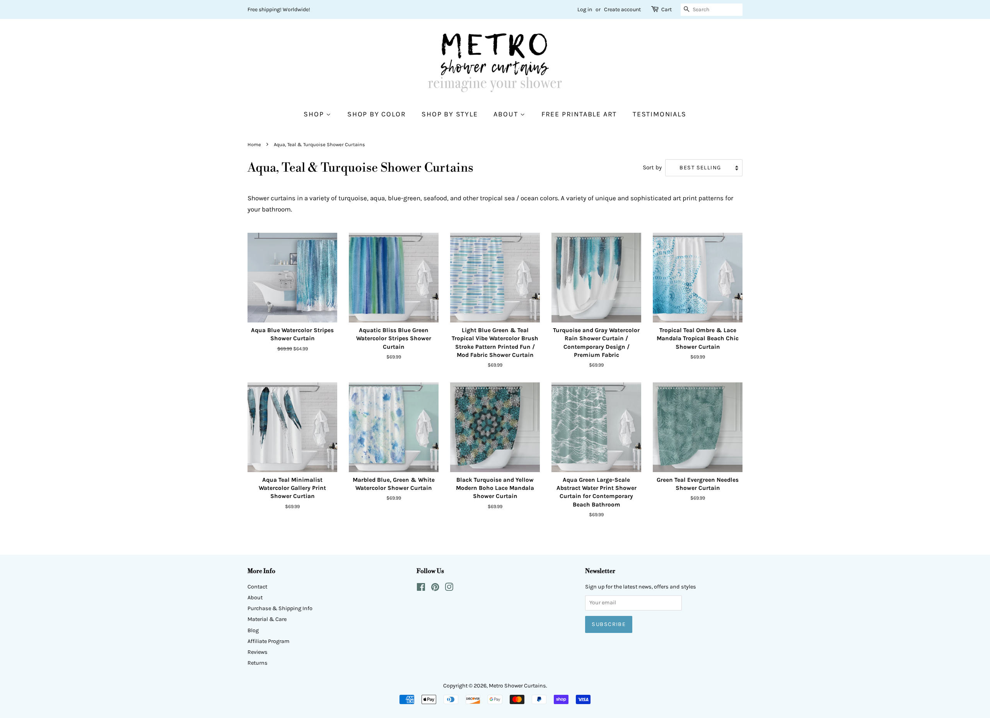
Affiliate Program (269, 641)
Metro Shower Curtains (517, 685)
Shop (315, 114)
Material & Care (267, 619)
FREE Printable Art (579, 114)
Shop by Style (450, 114)
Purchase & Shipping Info (280, 608)
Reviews (258, 652)
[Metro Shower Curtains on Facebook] (420, 588)
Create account (622, 9)
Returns (258, 663)
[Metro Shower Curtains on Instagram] (449, 588)
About (506, 114)
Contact (257, 586)
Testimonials (659, 114)
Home (254, 144)
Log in (584, 9)
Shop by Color (376, 114)
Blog (253, 630)
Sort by (652, 167)
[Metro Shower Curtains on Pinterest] (435, 588)
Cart (666, 9)
